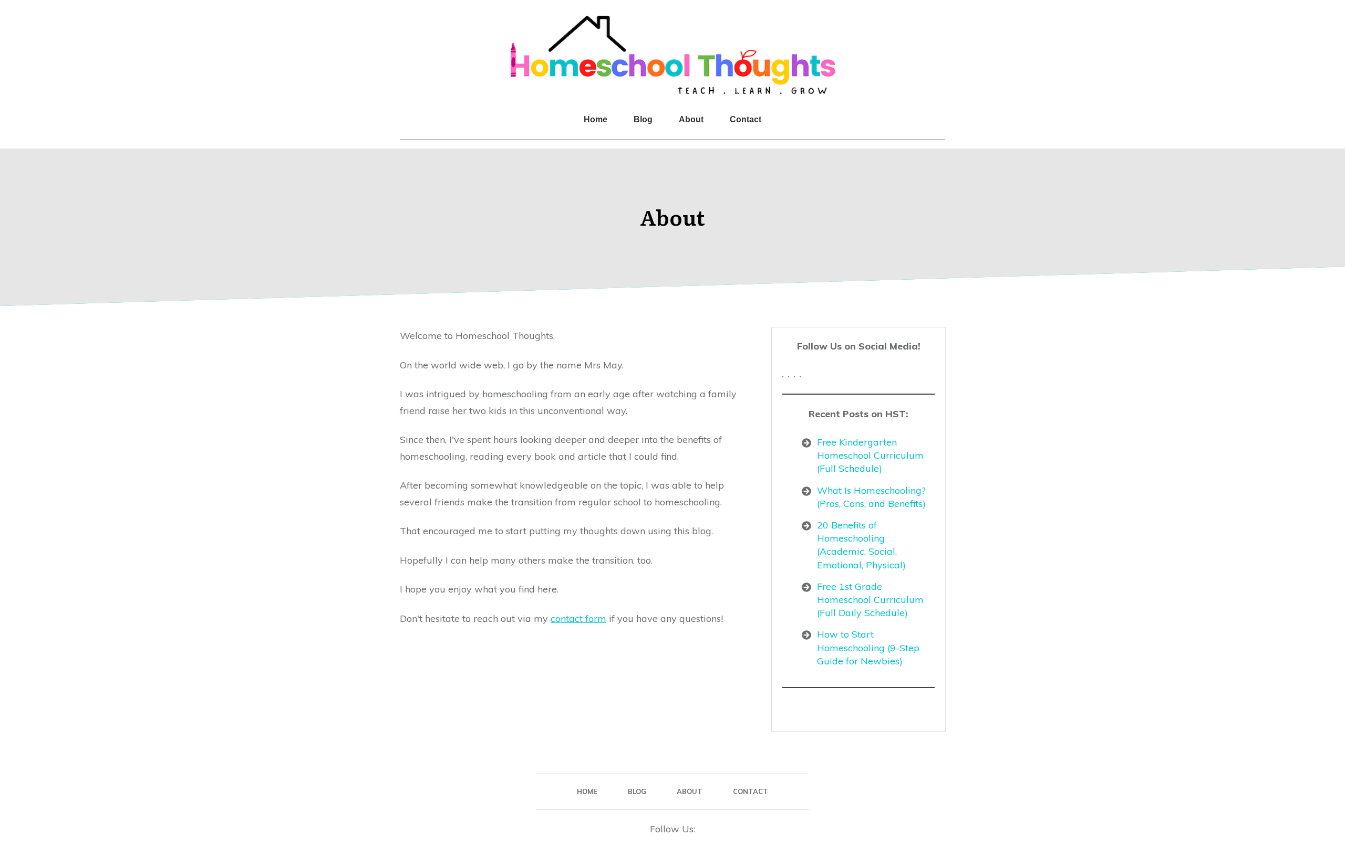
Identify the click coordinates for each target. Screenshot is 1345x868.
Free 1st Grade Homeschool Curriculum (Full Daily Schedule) (870, 599)
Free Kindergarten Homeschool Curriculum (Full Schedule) (870, 455)
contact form (578, 618)
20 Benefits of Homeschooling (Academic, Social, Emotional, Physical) (861, 545)
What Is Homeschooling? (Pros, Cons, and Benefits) (871, 497)
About (672, 216)
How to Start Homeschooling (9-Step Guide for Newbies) (868, 647)
